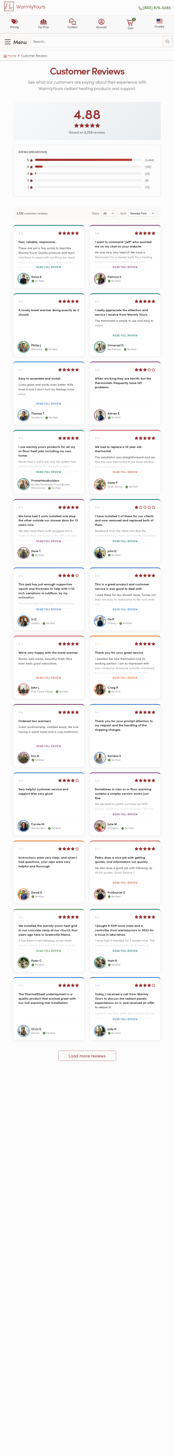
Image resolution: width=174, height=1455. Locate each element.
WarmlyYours (30, 6)
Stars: (96, 213)
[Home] (9, 8)
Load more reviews (87, 1056)
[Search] (167, 41)
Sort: (124, 213)
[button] (72, 24)
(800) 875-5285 (157, 7)
